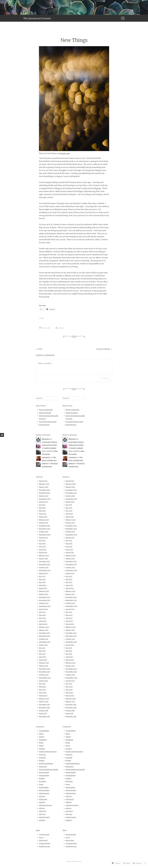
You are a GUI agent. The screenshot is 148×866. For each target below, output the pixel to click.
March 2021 (43, 660)
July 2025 (42, 505)
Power (41, 784)
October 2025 (43, 496)
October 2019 (43, 710)
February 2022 (44, 627)
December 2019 (44, 704)
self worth (42, 811)
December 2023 (44, 561)
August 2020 (43, 681)
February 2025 (44, 520)
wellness (42, 820)
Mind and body (44, 775)
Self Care (42, 796)
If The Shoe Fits (44, 425)
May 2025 (42, 511)
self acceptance (44, 790)
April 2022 (43, 621)
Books (41, 743)
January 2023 (43, 594)
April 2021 (42, 657)
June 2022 (42, 615)
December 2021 (44, 633)
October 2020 (44, 675)
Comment (105, 378)
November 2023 (44, 564)
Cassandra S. (46, 457)
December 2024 (44, 526)
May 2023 (42, 582)
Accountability (44, 731)
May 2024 (42, 546)
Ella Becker (46, 439)
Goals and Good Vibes (49, 445)
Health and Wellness (46, 763)
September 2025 (44, 499)
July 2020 (42, 684)
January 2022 (43, 630)
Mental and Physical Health (48, 769)
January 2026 (43, 487)
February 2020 (44, 699)
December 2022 (44, 597)
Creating (42, 749)
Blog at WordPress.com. (74, 861)
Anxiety (41, 737)
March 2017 (43, 713)
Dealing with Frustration (47, 751)
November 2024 (44, 529)
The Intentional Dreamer (37, 18)
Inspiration (43, 766)
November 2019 (44, 707)
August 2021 (43, 645)
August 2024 (43, 538)
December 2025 (44, 490)
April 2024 (42, 549)
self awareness (44, 793)
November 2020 (44, 672)
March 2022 (43, 624)
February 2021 (44, 663)
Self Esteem (43, 799)
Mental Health (44, 772)
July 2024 (42, 540)
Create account (44, 834)
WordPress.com (44, 846)
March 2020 (43, 695)
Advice (41, 734)
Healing (42, 760)
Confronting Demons (49, 442)
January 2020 (43, 701)
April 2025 (42, 514)
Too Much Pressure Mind (47, 422)
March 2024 (43, 552)
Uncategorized (44, 817)
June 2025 (42, 508)
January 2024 (43, 558)
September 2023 (44, 570)
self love (42, 808)
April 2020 (43, 692)
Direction (42, 755)
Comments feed (44, 843)
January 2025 (43, 523)
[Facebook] (123, 18)
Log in (41, 837)
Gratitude (42, 758)
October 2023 (43, 567)
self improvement (45, 805)
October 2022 (44, 603)
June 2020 (42, 687)
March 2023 (43, 588)
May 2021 (42, 654)
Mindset (42, 778)
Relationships (44, 787)
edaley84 (61, 328)
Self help (42, 802)
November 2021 (44, 636)
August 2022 (43, 609)
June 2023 (42, 579)
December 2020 (44, 669)
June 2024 (42, 543)
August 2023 (43, 573)
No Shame (42, 781)
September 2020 (45, 678)
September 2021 (44, 642)
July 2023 (42, 576)
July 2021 (42, 648)
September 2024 (44, 535)
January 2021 (43, 666)
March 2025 (43, 517)
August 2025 (43, 502)
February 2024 (44, 555)
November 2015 (44, 716)
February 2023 (44, 591)
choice (41, 746)
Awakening (43, 740)
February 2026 (44, 484)
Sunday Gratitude (104, 349)
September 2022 (45, 606)
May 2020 (42, 690)
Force (39, 349)
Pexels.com (65, 153)
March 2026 (43, 481)
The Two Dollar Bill (46, 410)
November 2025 (44, 493)
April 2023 (42, 585)
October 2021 (43, 639)
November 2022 (44, 600)
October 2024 (43, 532)
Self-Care (42, 814)
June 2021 (42, 651)
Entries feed (43, 840)
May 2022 (42, 618)
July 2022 (42, 612)
